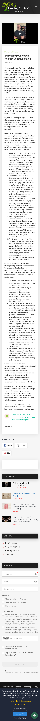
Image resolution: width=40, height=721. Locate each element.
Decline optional (20, 709)
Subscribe (20, 664)
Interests (5, 595)
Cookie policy (14, 701)
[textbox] (20, 57)
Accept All (20, 714)
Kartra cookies (26, 701)
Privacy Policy (7, 611)
